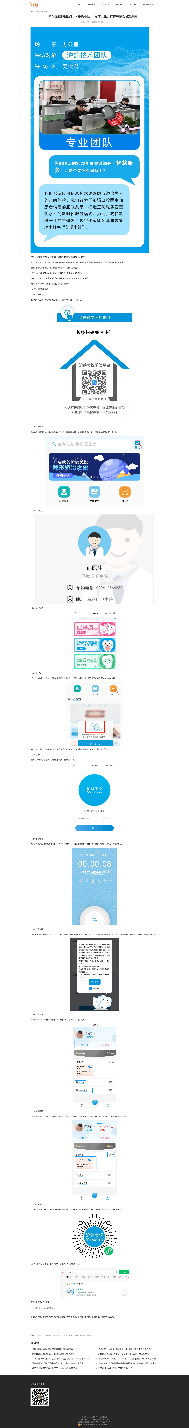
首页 (80, 4)
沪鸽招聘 (132, 4)
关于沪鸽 (91, 4)
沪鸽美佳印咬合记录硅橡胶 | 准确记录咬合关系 (52, 1349)
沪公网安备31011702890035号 (89, 1424)
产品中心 (105, 4)
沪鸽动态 (118, 4)
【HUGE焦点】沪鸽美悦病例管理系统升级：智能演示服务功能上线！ (128, 1363)
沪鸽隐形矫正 (148, 4)
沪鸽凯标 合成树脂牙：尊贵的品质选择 (115, 1368)
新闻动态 (86, 22)
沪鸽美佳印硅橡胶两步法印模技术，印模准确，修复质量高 (123, 1354)
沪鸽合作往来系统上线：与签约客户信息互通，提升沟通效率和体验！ (65, 1335)
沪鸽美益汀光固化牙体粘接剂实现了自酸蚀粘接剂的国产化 (57, 1363)
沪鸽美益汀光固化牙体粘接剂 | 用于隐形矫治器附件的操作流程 (125, 1349)
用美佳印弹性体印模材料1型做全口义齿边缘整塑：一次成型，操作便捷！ (128, 1359)
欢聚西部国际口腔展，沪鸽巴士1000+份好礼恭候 (53, 1354)
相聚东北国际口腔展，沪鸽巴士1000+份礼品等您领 (54, 1368)
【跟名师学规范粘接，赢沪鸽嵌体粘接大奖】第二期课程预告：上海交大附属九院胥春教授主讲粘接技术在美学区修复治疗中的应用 (62, 1359)
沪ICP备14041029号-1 (104, 1424)
